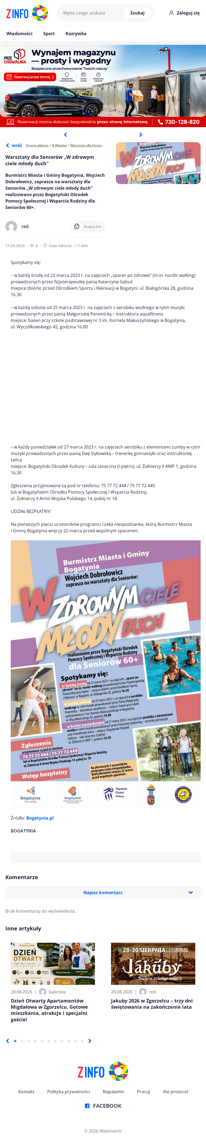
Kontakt (26, 1092)
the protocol (175, 1092)
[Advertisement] (106, 386)
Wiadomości (19, 33)
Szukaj (137, 13)
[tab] (15, 1041)
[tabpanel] (103, 86)
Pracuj (143, 1092)
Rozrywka (76, 33)
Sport (49, 33)
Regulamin (113, 1092)
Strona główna (37, 145)
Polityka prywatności (68, 1092)
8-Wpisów (59, 145)
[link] (40, 818)
